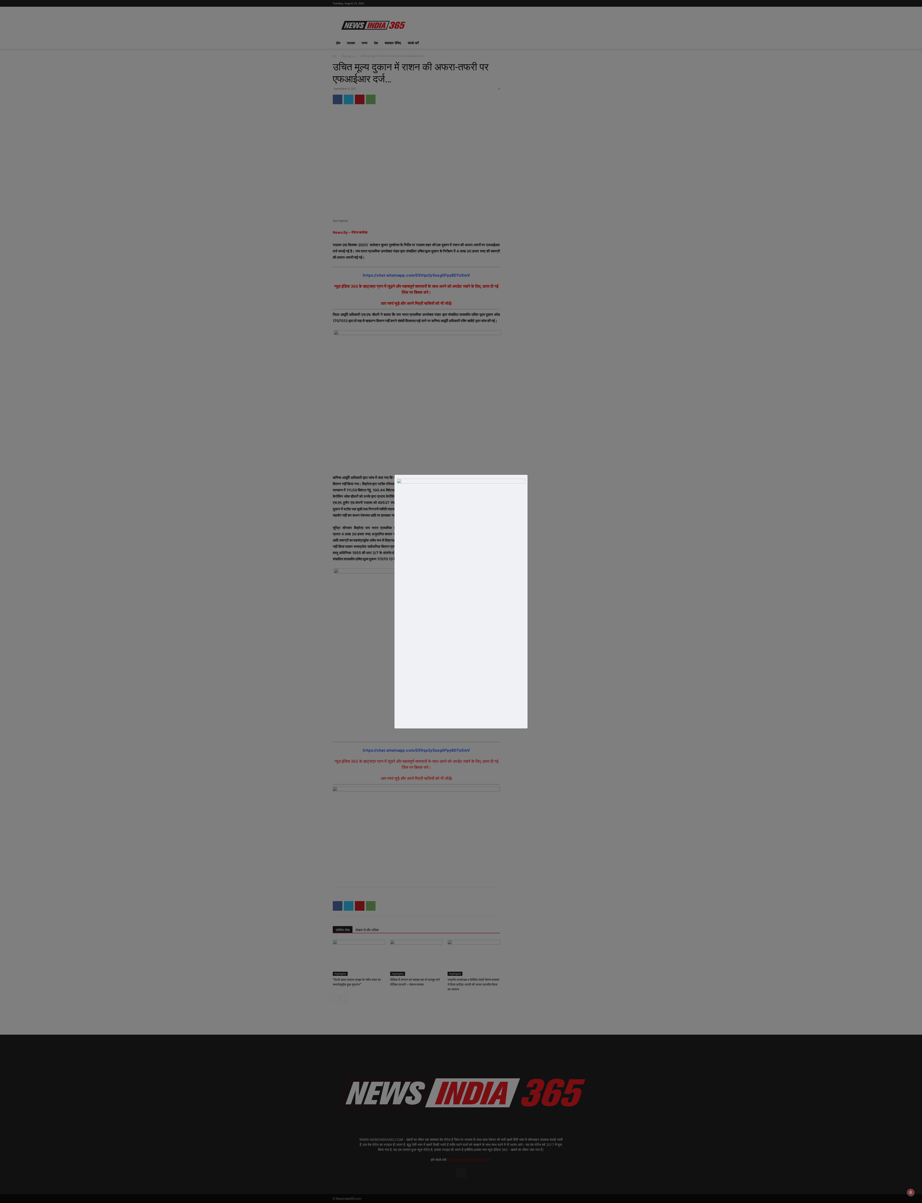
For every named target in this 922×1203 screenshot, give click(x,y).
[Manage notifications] (911, 1192)
